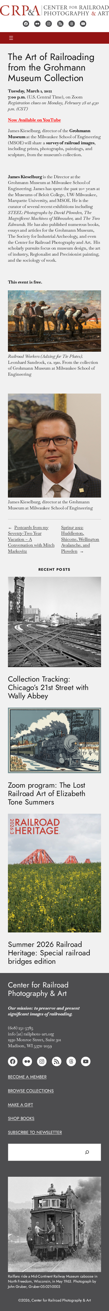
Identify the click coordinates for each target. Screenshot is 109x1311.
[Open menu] (11, 38)
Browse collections (31, 1091)
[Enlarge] (94, 1183)
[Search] (87, 1152)
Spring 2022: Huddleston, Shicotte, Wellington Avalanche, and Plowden (80, 539)
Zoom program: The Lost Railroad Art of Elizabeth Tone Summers (46, 793)
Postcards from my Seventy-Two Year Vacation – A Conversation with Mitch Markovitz (31, 539)
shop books (21, 1118)
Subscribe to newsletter (35, 1132)
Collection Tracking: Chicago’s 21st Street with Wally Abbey (48, 687)
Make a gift (20, 1105)
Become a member (27, 1077)
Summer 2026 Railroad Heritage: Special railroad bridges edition (49, 953)
